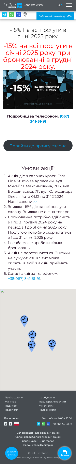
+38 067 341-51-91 (61, 424)
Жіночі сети (46, 405)
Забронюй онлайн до (55, 16)
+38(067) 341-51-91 (24, 278)
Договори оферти (54, 457)
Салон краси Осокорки (38, 444)
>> (35, 201)
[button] (24, 321)
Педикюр (11, 405)
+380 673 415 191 (33, 5)
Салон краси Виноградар (38, 440)
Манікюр (10, 401)
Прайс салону (14, 397)
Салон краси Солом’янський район (38, 436)
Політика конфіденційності (26, 457)
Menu (68, 5)
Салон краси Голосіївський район (38, 432)
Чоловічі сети (47, 409)
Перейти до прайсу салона (38, 145)
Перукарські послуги (52, 401)
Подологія (11, 409)
